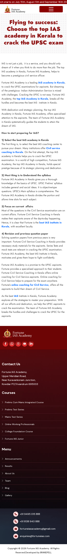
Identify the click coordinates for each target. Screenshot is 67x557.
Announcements (13, 458)
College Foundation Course (19, 431)
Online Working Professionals (19, 424)
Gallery (8, 495)
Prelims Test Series (14, 409)
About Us (9, 473)
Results (8, 466)
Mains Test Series (14, 416)
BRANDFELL (46, 552)
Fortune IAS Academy (38, 548)
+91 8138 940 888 (30, 521)
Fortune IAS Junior (14, 438)
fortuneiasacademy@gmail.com (37, 528)
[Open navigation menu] (51, 9)
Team (8, 480)
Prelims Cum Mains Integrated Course (24, 402)
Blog (7, 488)
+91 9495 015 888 (30, 514)
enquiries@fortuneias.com (35, 536)
